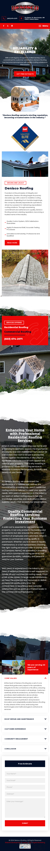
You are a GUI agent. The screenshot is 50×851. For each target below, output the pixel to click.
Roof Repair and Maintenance (19, 719)
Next (47, 65)
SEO (30, 842)
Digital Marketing (39, 842)
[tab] (25, 678)
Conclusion (10, 749)
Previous (2, 65)
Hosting (25, 842)
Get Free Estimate (25, 74)
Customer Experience (15, 729)
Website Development (13, 842)
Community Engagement (16, 739)
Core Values (10, 678)
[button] (43, 26)
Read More (12, 243)
